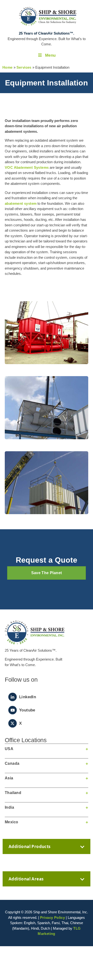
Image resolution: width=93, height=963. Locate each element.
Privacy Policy (52, 917)
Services (23, 67)
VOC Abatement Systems (27, 167)
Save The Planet (46, 573)
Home (7, 67)
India (9, 807)
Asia (9, 778)
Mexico (11, 822)
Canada (12, 763)
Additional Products (30, 846)
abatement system (20, 203)
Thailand (13, 793)
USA (9, 749)
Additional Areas (26, 879)
